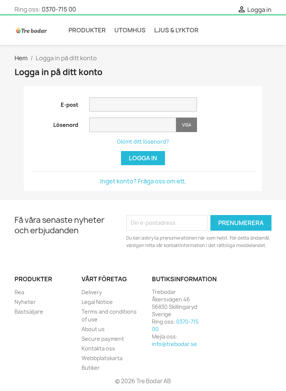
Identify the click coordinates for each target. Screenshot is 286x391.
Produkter (87, 30)
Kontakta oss (98, 348)
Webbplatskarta (102, 358)
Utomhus (130, 30)
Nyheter (25, 301)
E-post (69, 104)
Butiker (91, 367)
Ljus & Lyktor (176, 30)
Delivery (92, 292)
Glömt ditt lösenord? (143, 141)
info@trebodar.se (174, 343)
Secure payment (103, 338)
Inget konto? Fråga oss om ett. (143, 181)
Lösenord (65, 124)
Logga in (143, 158)
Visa (186, 125)
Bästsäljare (29, 311)
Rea (19, 292)
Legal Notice (97, 301)
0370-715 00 (59, 9)
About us (93, 329)
